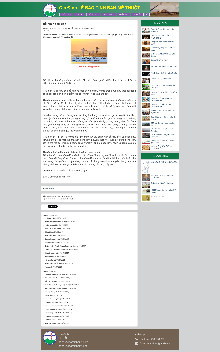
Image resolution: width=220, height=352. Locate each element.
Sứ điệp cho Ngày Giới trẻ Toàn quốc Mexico (162, 141)
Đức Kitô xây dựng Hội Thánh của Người (163, 49)
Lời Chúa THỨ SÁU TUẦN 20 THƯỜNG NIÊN (161, 105)
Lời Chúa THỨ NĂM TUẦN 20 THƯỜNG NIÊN (161, 147)
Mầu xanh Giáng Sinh (52, 281)
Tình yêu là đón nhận (52, 323)
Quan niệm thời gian (52, 239)
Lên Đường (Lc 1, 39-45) (53, 313)
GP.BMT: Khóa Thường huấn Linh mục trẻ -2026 (163, 111)
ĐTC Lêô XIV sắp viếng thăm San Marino (163, 124)
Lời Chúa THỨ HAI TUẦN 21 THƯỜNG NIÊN (161, 36)
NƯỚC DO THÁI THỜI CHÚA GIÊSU (164, 162)
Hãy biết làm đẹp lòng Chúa (55, 221)
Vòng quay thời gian (52, 242)
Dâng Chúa (49, 232)
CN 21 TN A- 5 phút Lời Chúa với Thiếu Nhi (163, 86)
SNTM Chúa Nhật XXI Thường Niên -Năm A (164, 55)
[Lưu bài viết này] (134, 28)
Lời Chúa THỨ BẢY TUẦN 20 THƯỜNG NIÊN (161, 99)
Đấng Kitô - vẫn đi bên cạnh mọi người (162, 43)
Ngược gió (49, 267)
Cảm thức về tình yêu (52, 278)
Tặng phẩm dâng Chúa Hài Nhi (56, 288)
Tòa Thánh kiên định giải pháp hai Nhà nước (163, 135)
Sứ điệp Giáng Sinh (52, 292)
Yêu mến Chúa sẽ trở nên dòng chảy (164, 66)
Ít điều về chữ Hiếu (51, 225)
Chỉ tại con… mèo (157, 196)
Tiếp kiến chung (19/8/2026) (161, 79)
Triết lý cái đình (50, 235)
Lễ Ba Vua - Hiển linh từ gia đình (56, 249)
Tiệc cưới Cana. (50, 256)
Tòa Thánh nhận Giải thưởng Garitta (164, 73)
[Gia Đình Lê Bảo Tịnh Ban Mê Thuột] (50, 10)
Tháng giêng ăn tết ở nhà (54, 263)
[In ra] (130, 28)
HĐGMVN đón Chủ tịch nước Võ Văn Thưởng (164, 191)
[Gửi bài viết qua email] (125, 28)
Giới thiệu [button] (66, 14)
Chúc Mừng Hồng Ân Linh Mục (162, 183)
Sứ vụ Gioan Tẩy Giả (52, 299)
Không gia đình (50, 218)
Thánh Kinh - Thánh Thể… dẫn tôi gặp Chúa (60, 246)
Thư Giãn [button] (137, 14)
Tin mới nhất (160, 22)
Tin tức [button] (79, 14)
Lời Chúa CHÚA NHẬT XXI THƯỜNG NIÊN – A (164, 93)
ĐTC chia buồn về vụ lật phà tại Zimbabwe (162, 130)
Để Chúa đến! (50, 320)
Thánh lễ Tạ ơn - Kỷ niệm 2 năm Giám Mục (162, 30)
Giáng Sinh (49, 295)
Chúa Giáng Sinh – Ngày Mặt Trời (57, 285)
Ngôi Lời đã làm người (53, 228)
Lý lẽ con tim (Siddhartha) (54, 306)
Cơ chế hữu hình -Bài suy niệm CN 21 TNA (163, 118)
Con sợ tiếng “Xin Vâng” (159, 60)
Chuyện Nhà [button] (108, 14)
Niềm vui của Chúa (51, 302)
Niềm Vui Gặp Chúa (52, 316)
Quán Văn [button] (123, 14)
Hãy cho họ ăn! (50, 260)
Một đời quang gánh (52, 253)
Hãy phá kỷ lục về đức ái (53, 309)
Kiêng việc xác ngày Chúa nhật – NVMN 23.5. (163, 176)
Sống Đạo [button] (93, 14)
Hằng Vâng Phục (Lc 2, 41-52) (55, 274)
